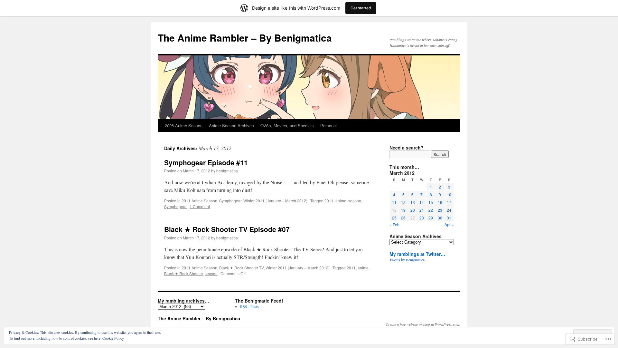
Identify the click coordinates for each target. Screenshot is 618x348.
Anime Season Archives (231, 125)
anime (340, 200)
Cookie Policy (113, 338)
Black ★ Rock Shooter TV (241, 267)
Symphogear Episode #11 (206, 162)
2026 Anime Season (183, 125)
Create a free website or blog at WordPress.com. (423, 324)
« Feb (394, 224)
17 (449, 202)
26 (403, 217)
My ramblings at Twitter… (417, 254)
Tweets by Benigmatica (407, 259)
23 (440, 210)
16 (440, 202)
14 (421, 202)
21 (421, 210)
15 (430, 202)
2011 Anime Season (199, 200)
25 (394, 217)
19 (403, 210)
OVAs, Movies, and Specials (287, 125)
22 (430, 210)
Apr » (449, 224)
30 (440, 217)
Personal (328, 125)
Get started (361, 7)
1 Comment (200, 206)
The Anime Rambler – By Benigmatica (245, 37)
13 (412, 202)
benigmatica (227, 170)
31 (449, 217)
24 (449, 210)
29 (430, 217)
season (354, 200)
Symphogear (230, 200)
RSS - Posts (249, 306)
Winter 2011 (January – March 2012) (275, 200)
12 (403, 202)
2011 (328, 200)
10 (449, 194)
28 (421, 217)
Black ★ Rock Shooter (183, 273)
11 (394, 202)
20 (412, 210)
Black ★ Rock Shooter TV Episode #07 (227, 229)
